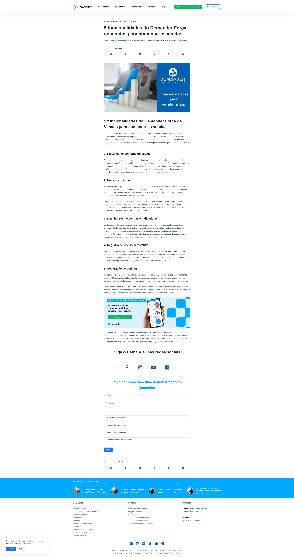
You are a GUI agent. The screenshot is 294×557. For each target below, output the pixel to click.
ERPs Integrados (103, 7)
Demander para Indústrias (138, 518)
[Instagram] (131, 543)
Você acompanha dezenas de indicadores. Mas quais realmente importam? (208, 491)
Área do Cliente (213, 7)
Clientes (76, 521)
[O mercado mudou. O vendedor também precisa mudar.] (152, 490)
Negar (21, 549)
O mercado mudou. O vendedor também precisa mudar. (170, 490)
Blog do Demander (135, 512)
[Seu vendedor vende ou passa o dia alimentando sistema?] (114, 490)
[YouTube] (143, 543)
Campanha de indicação (83, 530)
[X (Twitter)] (125, 54)
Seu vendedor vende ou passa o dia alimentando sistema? (132, 490)
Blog (163, 7)
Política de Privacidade (82, 524)
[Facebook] (111, 54)
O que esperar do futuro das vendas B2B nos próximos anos (94, 490)
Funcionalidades (136, 7)
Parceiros (77, 518)
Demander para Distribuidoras (140, 524)
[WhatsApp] (168, 54)
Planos (76, 527)
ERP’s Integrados (80, 515)
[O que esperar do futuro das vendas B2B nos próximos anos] (76, 490)
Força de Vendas (130, 21)
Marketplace (152, 7)
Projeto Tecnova (79, 536)
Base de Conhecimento (137, 509)
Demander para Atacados (138, 521)
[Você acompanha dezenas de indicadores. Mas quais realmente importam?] (190, 490)
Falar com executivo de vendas (188, 7)
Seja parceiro (119, 7)
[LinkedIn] (140, 54)
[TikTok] (150, 543)
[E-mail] (183, 54)
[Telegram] (154, 54)
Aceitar (11, 549)
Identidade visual (80, 533)
